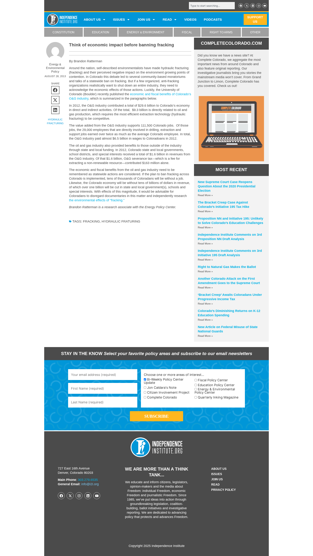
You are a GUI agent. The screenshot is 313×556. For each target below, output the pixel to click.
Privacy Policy (223, 489)
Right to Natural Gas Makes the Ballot (227, 267)
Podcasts (213, 19)
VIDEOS (190, 19)
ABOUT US (92, 19)
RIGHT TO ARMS (221, 32)
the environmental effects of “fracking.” (96, 200)
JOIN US (143, 19)
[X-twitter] (246, 5)
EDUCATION (100, 32)
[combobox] (212, 5)
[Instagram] (258, 5)
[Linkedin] (252, 5)
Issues (119, 19)
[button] (55, 90)
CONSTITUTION (63, 32)
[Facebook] (240, 5)
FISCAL (187, 32)
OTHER (255, 32)
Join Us (217, 479)
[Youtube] (264, 5)
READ (167, 19)
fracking (91, 221)
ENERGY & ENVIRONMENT (145, 32)
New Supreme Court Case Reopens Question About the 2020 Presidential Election (226, 186)
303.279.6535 (88, 480)
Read (215, 484)
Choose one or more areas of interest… (174, 374)
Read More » (205, 195)
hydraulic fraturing (121, 221)
